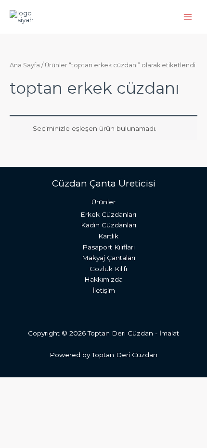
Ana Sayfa (25, 65)
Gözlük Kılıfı (108, 269)
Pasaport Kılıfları (108, 247)
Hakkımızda (103, 279)
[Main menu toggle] (188, 16)
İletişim (103, 290)
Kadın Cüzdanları (108, 225)
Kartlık (108, 236)
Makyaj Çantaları (108, 257)
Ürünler (103, 202)
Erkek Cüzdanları (108, 214)
